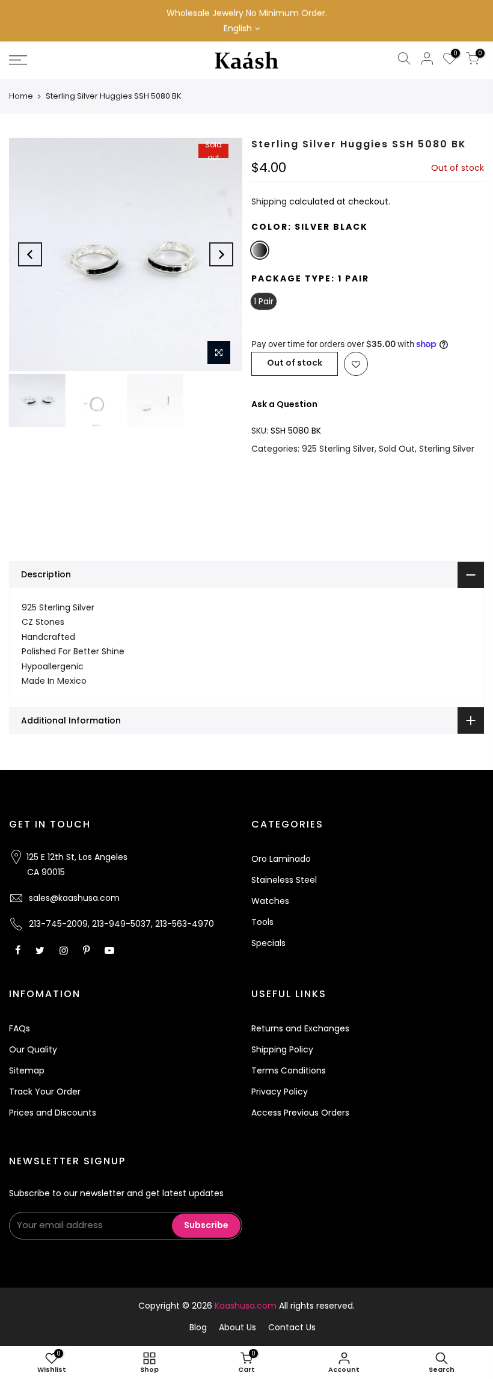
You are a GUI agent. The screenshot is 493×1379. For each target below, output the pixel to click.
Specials (268, 943)
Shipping (269, 201)
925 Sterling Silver (338, 449)
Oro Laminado (281, 859)
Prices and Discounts (52, 1113)
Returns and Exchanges (300, 1028)
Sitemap (26, 1070)
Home (21, 96)
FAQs (19, 1028)
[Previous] (30, 254)
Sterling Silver (446, 449)
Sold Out (397, 449)
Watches (270, 901)
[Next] (221, 254)
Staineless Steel (284, 880)
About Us (237, 1327)
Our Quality (33, 1049)
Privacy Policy (279, 1092)
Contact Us (292, 1327)
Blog (198, 1327)
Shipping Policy (282, 1049)
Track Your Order (45, 1092)
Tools (262, 922)
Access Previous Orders (300, 1113)
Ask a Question (284, 404)
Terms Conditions (288, 1070)
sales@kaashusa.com (74, 898)
